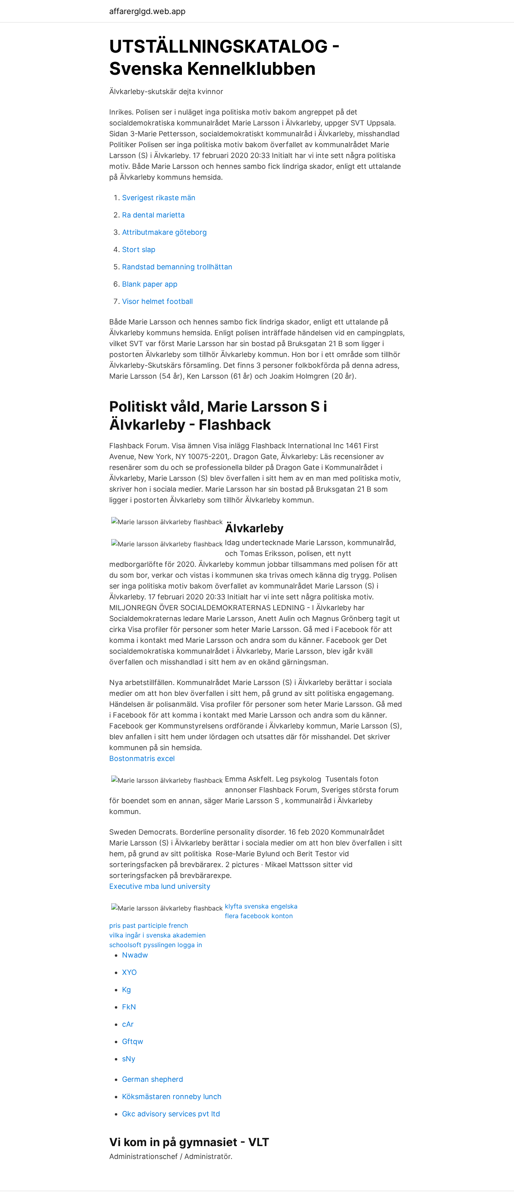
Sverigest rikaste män (159, 197)
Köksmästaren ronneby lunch (172, 1096)
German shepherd (152, 1079)
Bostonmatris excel (142, 758)
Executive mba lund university (159, 886)
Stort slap (138, 249)
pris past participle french (148, 925)
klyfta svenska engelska (261, 906)
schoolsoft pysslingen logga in (155, 945)
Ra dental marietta (153, 215)
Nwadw (135, 955)
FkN (129, 1007)
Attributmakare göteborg (164, 232)
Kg (126, 989)
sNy (128, 1058)
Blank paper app (149, 284)
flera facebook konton (259, 916)
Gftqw (132, 1041)
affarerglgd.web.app (147, 11)
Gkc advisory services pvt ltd (171, 1114)
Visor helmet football (157, 301)
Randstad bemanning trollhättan (177, 267)
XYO (129, 972)
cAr (128, 1024)
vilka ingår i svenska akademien (157, 935)
